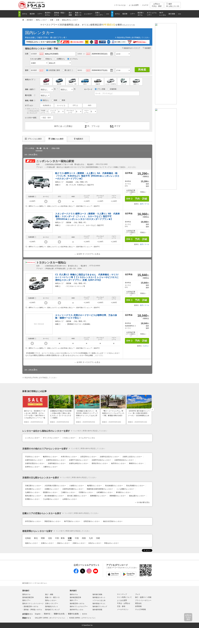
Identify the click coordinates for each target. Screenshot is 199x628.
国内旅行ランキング (52, 610)
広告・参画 (121, 606)
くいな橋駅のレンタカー (125, 489)
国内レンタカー (39, 32)
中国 (77, 538)
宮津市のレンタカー (32, 467)
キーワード (88, 89)
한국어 (84, 614)
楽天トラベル (144, 204)
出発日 (80, 54)
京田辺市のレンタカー (88, 457)
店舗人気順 (55, 148)
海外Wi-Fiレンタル (76, 610)
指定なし (46, 100)
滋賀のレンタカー (31, 543)
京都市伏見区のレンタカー (35, 463)
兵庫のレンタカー (79, 543)
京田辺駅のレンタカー (33, 489)
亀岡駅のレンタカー (94, 486)
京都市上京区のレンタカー (132, 457)
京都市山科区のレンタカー (78, 463)
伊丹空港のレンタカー (33, 521)
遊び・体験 (49, 594)
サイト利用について (124, 597)
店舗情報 (113, 89)
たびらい (146, 346)
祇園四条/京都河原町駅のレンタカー (100, 489)
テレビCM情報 (140, 609)
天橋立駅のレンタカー (33, 486)
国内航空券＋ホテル (31, 606)
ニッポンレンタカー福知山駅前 (55, 161)
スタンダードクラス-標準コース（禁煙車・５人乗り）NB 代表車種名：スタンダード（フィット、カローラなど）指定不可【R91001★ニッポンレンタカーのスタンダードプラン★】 (87, 216)
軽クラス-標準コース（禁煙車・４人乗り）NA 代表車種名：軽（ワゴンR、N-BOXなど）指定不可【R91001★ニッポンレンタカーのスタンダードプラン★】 (87, 176)
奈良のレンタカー (94, 543)
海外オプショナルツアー (79, 606)
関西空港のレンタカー (53, 521)
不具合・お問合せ (123, 603)
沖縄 (98, 538)
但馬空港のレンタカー (92, 521)
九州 (91, 538)
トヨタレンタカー (68, 438)
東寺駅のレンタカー (123, 492)
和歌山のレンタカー (111, 543)
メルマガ (145, 5)
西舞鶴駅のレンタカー (98, 496)
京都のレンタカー (47, 543)
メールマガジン (122, 609)
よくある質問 (133, 5)
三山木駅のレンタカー (51, 499)
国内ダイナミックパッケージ (32, 603)
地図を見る (80, 164)
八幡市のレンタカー (50, 467)
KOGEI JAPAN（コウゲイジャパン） (82, 618)
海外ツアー (74, 600)
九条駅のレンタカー (32, 492)
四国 (84, 538)
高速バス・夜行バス (52, 597)
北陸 (50, 538)
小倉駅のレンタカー (76, 486)
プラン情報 (101, 89)
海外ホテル (74, 594)
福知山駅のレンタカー (137, 496)
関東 (43, 538)
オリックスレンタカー (51, 438)
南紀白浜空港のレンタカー (113, 521)
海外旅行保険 (97, 594)
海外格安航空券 (75, 597)
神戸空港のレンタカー (72, 521)
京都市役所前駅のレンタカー (73, 489)
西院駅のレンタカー (50, 492)
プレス (137, 594)
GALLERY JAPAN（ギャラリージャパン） (50, 618)
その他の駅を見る (143, 502)
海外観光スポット (98, 597)
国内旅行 (25, 591)
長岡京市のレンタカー (100, 463)
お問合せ (157, 5)
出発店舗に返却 (54, 70)
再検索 (142, 69)
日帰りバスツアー (51, 603)
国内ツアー (26, 600)
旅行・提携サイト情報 (143, 597)
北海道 (28, 538)
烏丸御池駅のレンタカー (114, 486)
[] (128, 25)
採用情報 (138, 606)
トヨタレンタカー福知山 (51, 262)
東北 (36, 538)
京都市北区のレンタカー (34, 460)
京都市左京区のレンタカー (56, 460)
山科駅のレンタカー (69, 499)
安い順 (39, 148)
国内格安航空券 (28, 597)
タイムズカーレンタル (87, 438)
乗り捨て (68, 70)
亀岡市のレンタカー (50, 457)
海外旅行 (73, 591)
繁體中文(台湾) (59, 614)
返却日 (80, 70)
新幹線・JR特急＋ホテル (33, 610)
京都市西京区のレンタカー (124, 460)
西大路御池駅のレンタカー (54, 496)
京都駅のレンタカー (52, 489)
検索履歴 (148, 48)
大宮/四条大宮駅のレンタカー (55, 486)
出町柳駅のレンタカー (105, 492)
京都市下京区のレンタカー (78, 460)
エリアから (74, 59)
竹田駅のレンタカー (86, 492)
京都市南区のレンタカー (57, 463)
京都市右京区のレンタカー (109, 457)
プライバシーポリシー (143, 600)
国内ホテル (26, 594)
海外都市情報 (97, 610)
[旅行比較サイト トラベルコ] (23, 20)
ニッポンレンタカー (32, 438)
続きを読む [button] (132, 167)
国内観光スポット (51, 606)
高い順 (45, 148)
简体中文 (47, 614)
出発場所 (34, 54)
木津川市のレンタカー (69, 457)
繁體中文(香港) (73, 614)
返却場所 (34, 70)
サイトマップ (122, 594)
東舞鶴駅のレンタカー (118, 496)
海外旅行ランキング (99, 606)
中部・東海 (60, 538)
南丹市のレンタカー (118, 463)
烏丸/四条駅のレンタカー (135, 486)
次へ (152, 410)
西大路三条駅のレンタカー (77, 496)
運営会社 (138, 603)
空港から (48, 59)
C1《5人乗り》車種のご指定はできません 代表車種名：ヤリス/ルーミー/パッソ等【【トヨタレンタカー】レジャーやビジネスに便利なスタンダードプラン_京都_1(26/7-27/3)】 (87, 277)
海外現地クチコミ (98, 603)
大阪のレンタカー (63, 543)
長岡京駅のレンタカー (33, 496)
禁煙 (63, 100)
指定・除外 (47, 118)
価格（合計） (30, 89)
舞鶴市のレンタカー (136, 463)
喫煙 (55, 100)
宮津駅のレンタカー (32, 499)
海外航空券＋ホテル (77, 603)
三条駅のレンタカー (68, 492)
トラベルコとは (119, 5)
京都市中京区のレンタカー (101, 460)
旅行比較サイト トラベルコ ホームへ (34, 583)
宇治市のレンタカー (32, 457)
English (37, 614)
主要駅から (61, 59)
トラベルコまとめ (98, 600)
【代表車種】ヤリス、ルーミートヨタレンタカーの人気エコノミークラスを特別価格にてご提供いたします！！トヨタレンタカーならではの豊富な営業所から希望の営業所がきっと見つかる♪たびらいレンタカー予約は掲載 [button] (72, 354)
